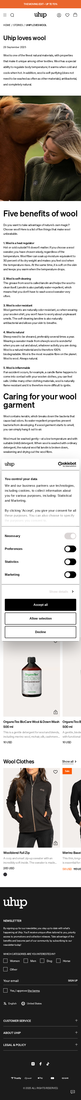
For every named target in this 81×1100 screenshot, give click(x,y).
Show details (58, 591)
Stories (18, 25)
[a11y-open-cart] (74, 15)
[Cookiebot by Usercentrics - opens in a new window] (58, 464)
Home (6, 25)
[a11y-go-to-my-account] (58, 15)
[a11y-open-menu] (5, 15)
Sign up (73, 980)
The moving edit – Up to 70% (40, 4)
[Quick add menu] (55, 842)
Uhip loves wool (36, 25)
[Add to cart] (55, 711)
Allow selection (40, 618)
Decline (40, 632)
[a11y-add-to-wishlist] (55, 642)
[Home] (40, 15)
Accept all (40, 604)
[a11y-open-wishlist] (66, 15)
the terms (34, 991)
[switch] (70, 549)
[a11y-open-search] (12, 15)
